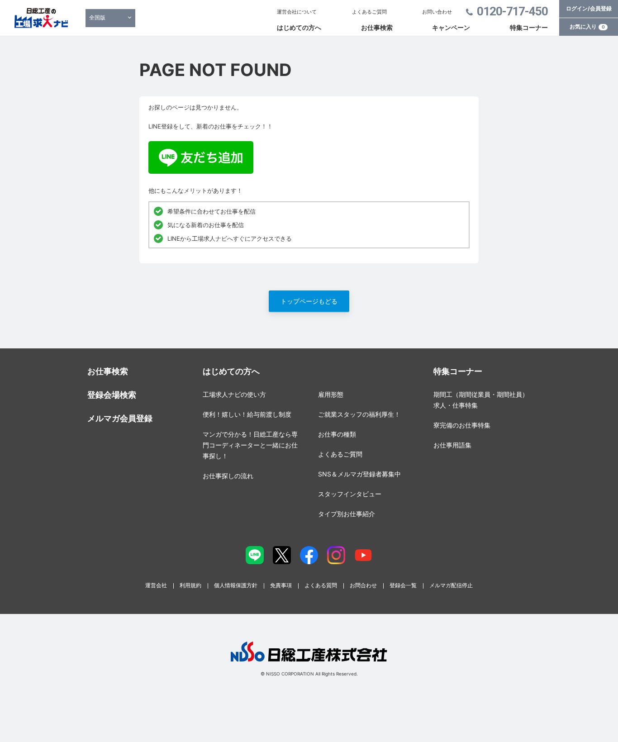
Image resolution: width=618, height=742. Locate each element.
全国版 (97, 17)
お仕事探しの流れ (228, 476)
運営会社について (297, 12)
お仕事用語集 (452, 445)
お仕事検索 (377, 27)
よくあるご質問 (369, 12)
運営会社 (156, 585)
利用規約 (190, 585)
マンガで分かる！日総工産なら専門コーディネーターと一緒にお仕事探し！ (250, 445)
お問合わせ (363, 585)
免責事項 (281, 585)
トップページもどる (309, 301)
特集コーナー (529, 27)
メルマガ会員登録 (119, 418)
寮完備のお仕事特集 (461, 425)
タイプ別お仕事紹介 (346, 514)
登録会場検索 (111, 395)
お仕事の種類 (337, 434)
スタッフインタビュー (349, 494)
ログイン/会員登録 (589, 8)
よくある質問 (320, 585)
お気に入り (587, 26)
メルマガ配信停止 (451, 585)
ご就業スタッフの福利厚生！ (359, 414)
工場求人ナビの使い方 (234, 394)
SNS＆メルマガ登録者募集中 (359, 474)
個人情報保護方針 (235, 585)
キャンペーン (451, 27)
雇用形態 (330, 394)
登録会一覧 (403, 585)
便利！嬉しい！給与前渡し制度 (247, 414)
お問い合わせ (437, 12)
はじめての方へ (299, 27)
